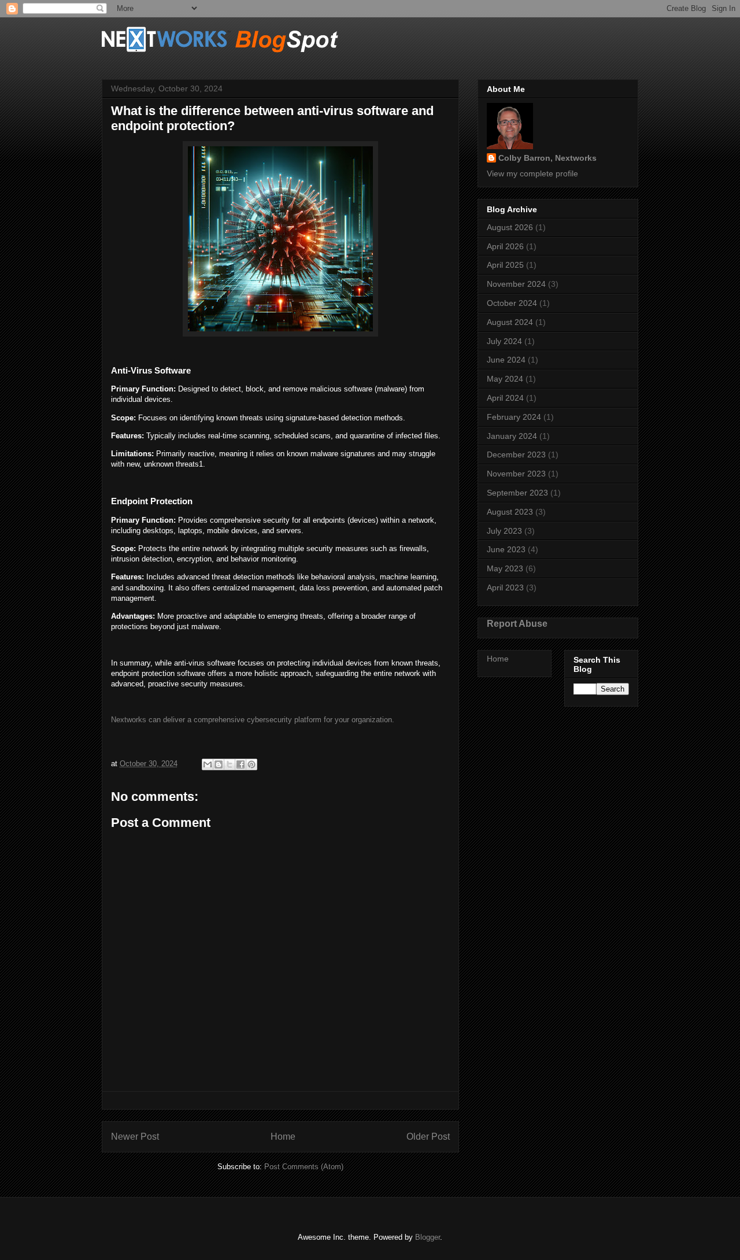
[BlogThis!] (218, 764)
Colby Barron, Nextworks (547, 157)
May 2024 (505, 378)
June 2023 (506, 549)
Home (283, 1136)
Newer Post (135, 1136)
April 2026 (505, 246)
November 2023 (516, 473)
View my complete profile (532, 173)
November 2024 (516, 284)
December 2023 (516, 454)
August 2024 (510, 322)
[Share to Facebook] (240, 764)
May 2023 (505, 568)
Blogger (427, 1237)
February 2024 (514, 417)
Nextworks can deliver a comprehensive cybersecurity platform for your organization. (252, 719)
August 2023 (510, 511)
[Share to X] (229, 764)
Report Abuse (517, 623)
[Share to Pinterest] (251, 764)
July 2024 (504, 341)
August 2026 (510, 227)
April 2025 (505, 264)
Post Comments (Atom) (303, 1166)
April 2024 (505, 397)
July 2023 (504, 530)
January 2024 (512, 436)
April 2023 (505, 587)
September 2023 (517, 492)
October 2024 (512, 303)
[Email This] (207, 764)
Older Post (428, 1136)
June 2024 (506, 359)
